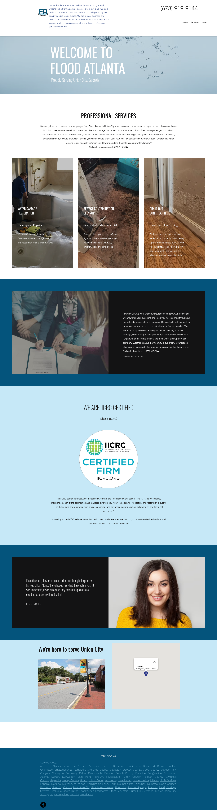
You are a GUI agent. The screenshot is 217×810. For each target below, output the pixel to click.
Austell (82, 766)
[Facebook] (43, 805)
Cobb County (151, 769)
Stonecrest (101, 790)
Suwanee (147, 790)
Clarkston (115, 769)
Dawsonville (95, 773)
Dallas (82, 773)
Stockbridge (87, 790)
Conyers (45, 773)
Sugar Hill (135, 790)
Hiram (83, 780)
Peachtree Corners (102, 787)
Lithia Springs (168, 780)
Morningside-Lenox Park (101, 783)
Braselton (118, 766)
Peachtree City (81, 787)
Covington (58, 773)
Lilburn (154, 780)
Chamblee (46, 769)
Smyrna (44, 790)
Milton (81, 783)
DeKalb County (124, 773)
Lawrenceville (141, 780)
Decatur (109, 773)
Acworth (45, 766)
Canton (172, 766)
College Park (168, 769)
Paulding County (62, 787)
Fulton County (132, 776)
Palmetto (45, 787)
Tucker (159, 790)
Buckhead (149, 766)
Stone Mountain (119, 790)
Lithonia (45, 783)
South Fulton (70, 790)
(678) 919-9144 (121, 147)
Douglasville (154, 773)
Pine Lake (120, 787)
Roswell (153, 787)
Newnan (141, 783)
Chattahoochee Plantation (69, 769)
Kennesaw (110, 780)
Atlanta (71, 766)
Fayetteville (113, 776)
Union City (170, 790)
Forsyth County (153, 776)
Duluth (55, 776)
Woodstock (86, 794)
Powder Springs (137, 787)
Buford (161, 766)
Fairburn (98, 776)
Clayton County (132, 769)
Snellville (56, 790)
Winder (74, 794)
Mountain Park (125, 783)
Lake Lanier (124, 780)
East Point (84, 776)
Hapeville (55, 780)
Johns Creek (96, 780)
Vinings (44, 794)
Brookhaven (134, 766)
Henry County (70, 780)
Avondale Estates (100, 766)
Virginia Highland (59, 794)
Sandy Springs (167, 787)
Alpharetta (59, 766)
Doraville (140, 773)
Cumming (71, 773)
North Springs (167, 783)
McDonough (69, 783)
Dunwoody (68, 776)
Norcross (152, 783)
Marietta (56, 783)
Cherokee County (97, 769)
